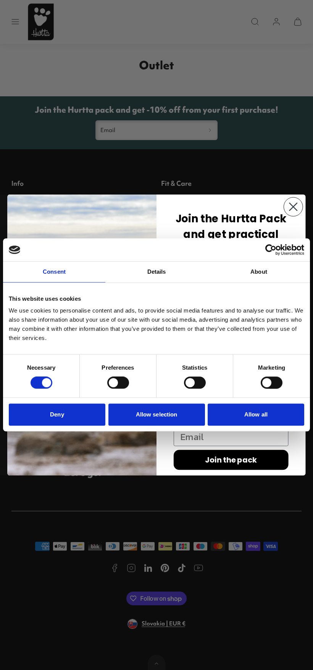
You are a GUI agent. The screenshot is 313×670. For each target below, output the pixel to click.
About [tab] (258, 271)
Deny (57, 414)
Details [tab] (156, 271)
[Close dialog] (293, 207)
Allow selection (156, 414)
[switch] (118, 382)
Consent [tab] (54, 271)
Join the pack (231, 460)
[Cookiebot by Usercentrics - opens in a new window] (270, 249)
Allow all (256, 414)
